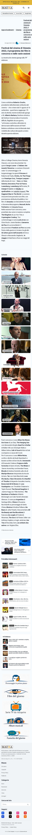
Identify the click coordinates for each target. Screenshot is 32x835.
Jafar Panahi (6, 323)
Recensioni (4, 786)
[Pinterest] (17, 816)
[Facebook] (2, 813)
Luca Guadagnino (7, 433)
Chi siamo (3, 766)
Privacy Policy (4, 772)
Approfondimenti (7, 30)
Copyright (3, 769)
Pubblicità (3, 775)
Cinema (18, 30)
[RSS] (25, 816)
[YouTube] (25, 813)
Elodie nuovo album (8, 295)
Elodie (18, 189)
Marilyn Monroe (7, 268)
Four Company (11, 831)
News (2, 783)
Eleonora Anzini (23, 831)
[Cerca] (24, 8)
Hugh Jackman (7, 337)
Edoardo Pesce (17, 207)
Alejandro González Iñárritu (10, 406)
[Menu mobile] (29, 8)
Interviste (3, 790)
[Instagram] (17, 813)
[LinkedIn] (2, 816)
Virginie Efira (6, 364)
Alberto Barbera (7, 281)
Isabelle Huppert (19, 191)
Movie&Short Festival (8, 13)
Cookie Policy (13, 827)
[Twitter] (10, 813)
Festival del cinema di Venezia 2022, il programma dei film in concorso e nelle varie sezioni (28, 29)
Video (2, 793)
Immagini (3, 796)
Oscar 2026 (19, 13)
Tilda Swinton (6, 419)
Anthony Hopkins (7, 350)
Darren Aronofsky (7, 309)
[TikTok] (10, 816)
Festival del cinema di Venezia (10, 392)
